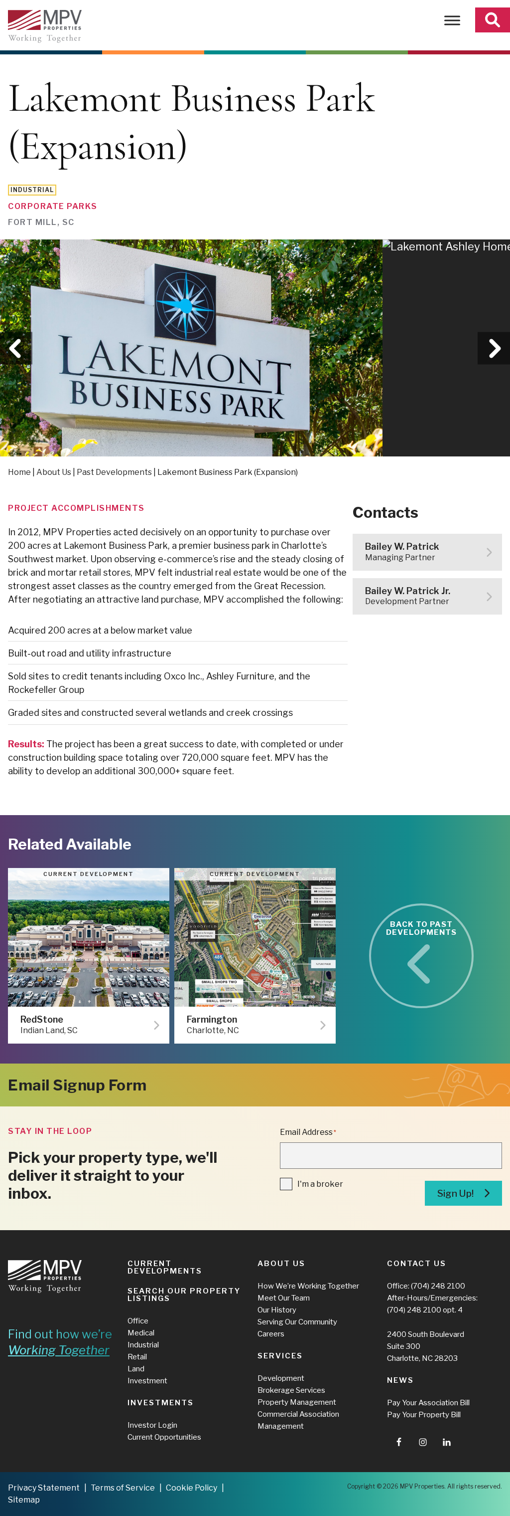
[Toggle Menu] (452, 20)
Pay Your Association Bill (428, 1402)
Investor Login (152, 1425)
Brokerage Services (291, 1390)
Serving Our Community (297, 1321)
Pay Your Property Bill (424, 1414)
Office (138, 1320)
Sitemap (24, 1500)
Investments (161, 1402)
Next (494, 348)
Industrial (143, 1344)
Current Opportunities (164, 1437)
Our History (276, 1309)
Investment (147, 1380)
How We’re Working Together (308, 1286)
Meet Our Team (283, 1298)
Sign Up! (455, 1193)
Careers (270, 1333)
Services (280, 1355)
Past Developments (114, 472)
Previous (16, 348)
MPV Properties (45, 26)
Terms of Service (123, 1488)
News (400, 1380)
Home (19, 472)
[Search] (492, 19)
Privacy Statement (44, 1488)
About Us (53, 472)
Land (136, 1368)
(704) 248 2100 (438, 1286)
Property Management (296, 1402)
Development (280, 1378)
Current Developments (165, 1267)
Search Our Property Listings (184, 1295)
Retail (137, 1356)
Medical (141, 1332)
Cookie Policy (191, 1488)
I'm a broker (320, 1184)
